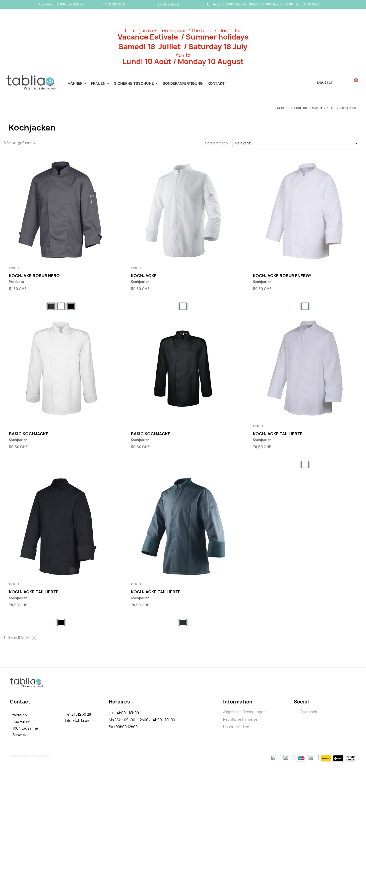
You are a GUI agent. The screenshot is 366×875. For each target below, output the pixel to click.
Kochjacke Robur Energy (282, 275)
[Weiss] (61, 306)
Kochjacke (144, 275)
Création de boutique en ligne (30, 756)
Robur (14, 268)
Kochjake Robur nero (34, 275)
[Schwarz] (71, 306)
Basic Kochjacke (28, 434)
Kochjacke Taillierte (278, 434)
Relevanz (297, 143)
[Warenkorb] (355, 82)
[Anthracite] (51, 306)
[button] (110, 288)
